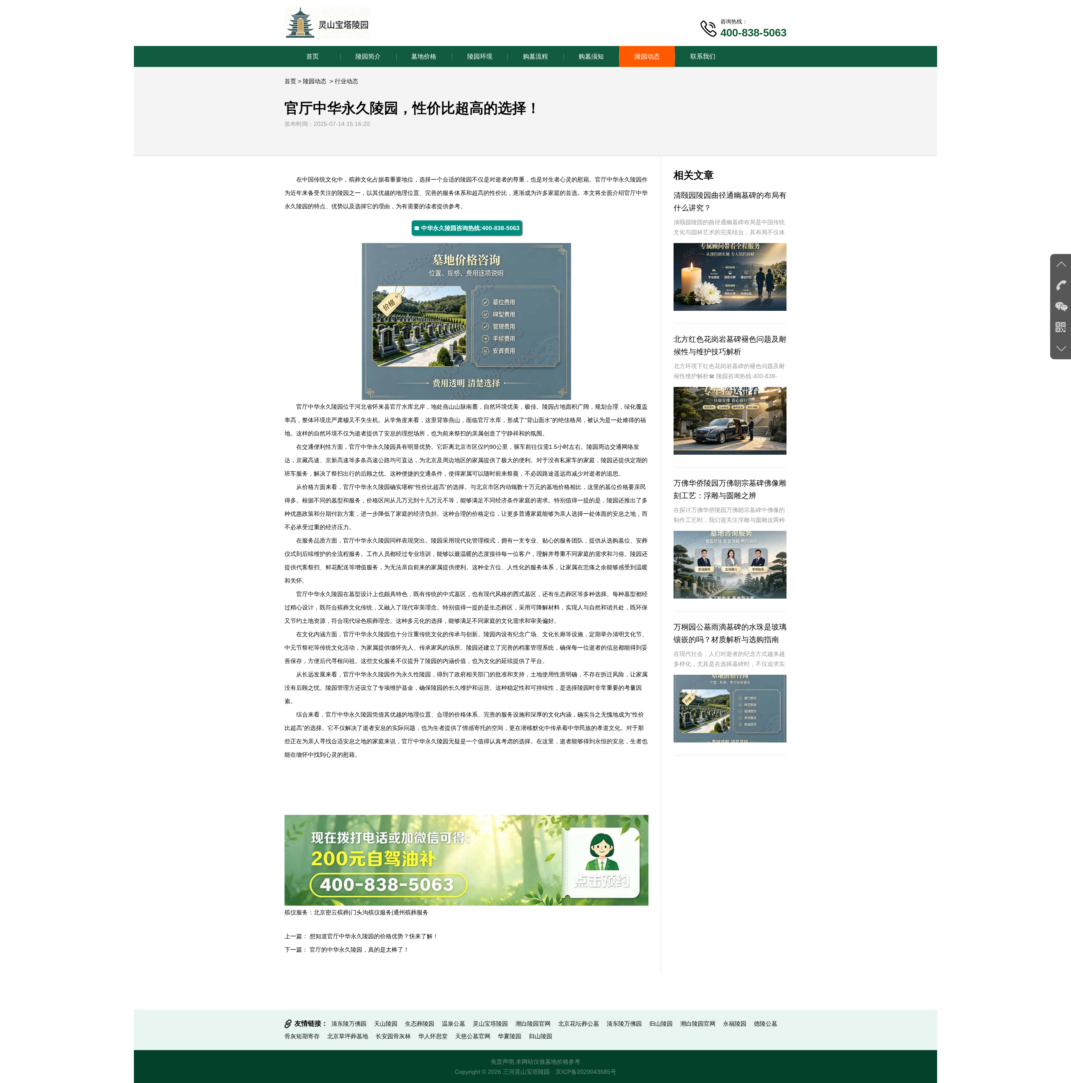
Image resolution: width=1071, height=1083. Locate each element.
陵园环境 (479, 56)
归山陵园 (661, 1023)
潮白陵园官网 (533, 1023)
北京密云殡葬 (331, 912)
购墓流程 (535, 56)
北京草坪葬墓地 (347, 1036)
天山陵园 (385, 1023)
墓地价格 (423, 56)
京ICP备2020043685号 (586, 1071)
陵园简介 (368, 56)
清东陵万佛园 (348, 1023)
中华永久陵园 (624, 179)
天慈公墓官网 (472, 1036)
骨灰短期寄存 (302, 1036)
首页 (312, 56)
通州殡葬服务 (410, 912)
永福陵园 (734, 1023)
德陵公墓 (765, 1023)
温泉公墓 (453, 1023)
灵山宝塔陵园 (490, 1023)
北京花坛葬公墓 (578, 1023)
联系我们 (702, 56)
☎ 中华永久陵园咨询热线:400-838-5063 (467, 228)
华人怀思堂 (433, 1036)
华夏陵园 (509, 1036)
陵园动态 (647, 56)
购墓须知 (591, 56)
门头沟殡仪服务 (371, 912)
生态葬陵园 (419, 1023)
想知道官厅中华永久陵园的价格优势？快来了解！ (374, 936)
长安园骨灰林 (393, 1036)
